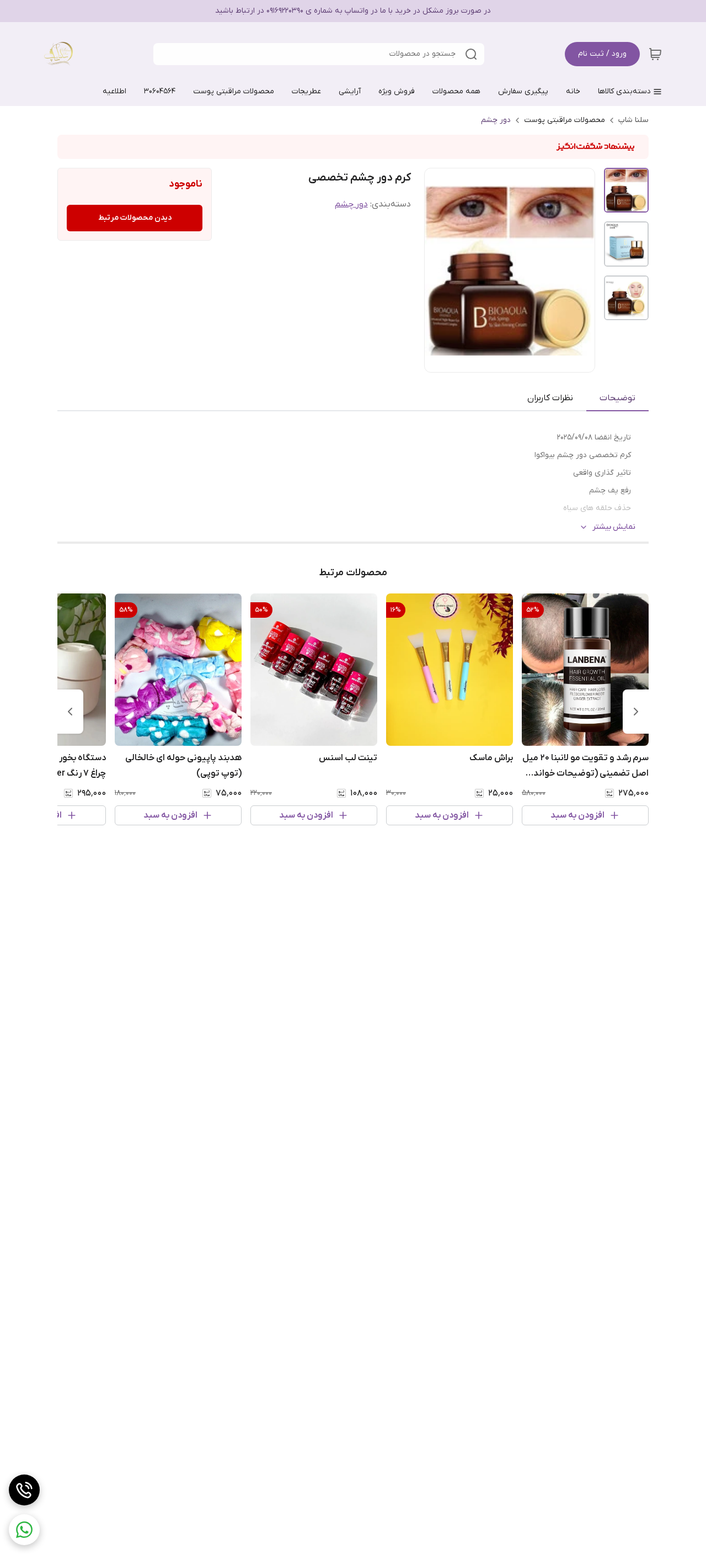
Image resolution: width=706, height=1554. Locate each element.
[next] (70, 712)
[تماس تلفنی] (24, 1490)
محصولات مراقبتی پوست (564, 120)
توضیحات (617, 398)
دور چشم (496, 120)
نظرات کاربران (550, 398)
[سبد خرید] (655, 54)
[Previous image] (440, 270)
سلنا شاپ (633, 120)
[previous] (636, 712)
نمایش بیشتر (613, 527)
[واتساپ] (24, 1529)
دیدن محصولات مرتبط (135, 218)
